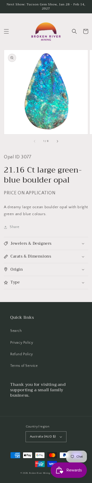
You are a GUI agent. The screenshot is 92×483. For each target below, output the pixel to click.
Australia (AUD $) (43, 436)
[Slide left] (34, 141)
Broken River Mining (39, 473)
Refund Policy (21, 354)
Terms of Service (24, 366)
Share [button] (14, 227)
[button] (6, 31)
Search (16, 331)
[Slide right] (57, 141)
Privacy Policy (21, 343)
